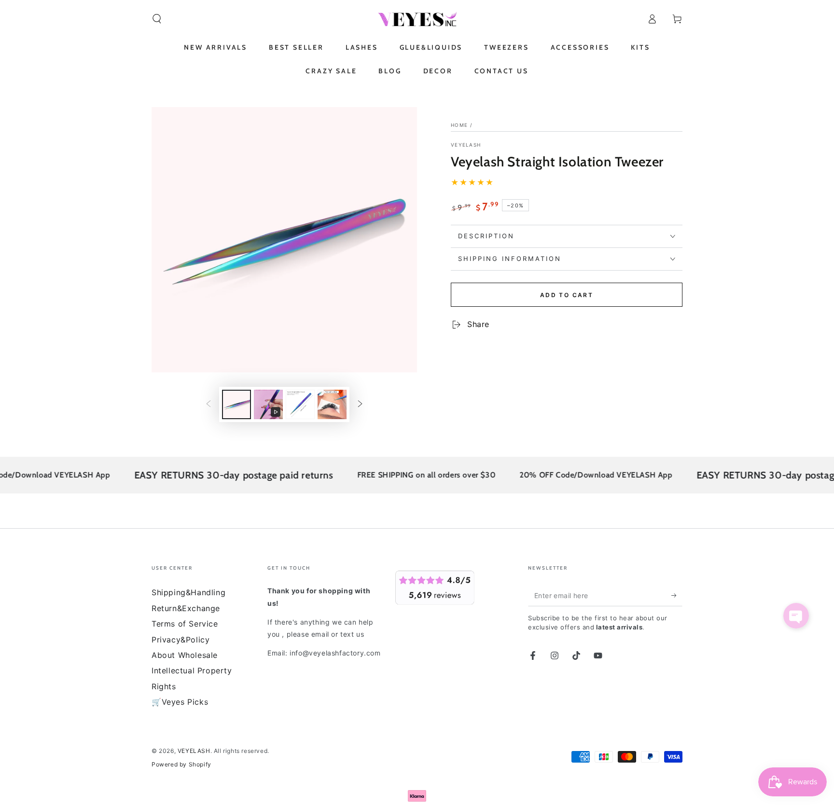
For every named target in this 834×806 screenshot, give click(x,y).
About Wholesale (185, 655)
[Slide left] (208, 404)
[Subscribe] (676, 595)
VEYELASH (466, 145)
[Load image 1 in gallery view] (236, 404)
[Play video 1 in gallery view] (268, 404)
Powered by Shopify (181, 764)
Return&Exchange (186, 608)
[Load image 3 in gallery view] (332, 404)
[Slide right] (360, 404)
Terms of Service (185, 623)
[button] (156, 18)
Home (459, 125)
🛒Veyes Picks (180, 702)
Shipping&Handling (188, 592)
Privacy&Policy (180, 639)
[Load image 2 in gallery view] (300, 404)
